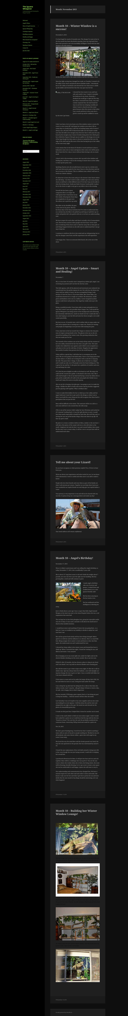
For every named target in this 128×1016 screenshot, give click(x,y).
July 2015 (25, 221)
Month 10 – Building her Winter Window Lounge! (76, 812)
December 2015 (27, 208)
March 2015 (26, 229)
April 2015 (25, 226)
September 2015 (27, 216)
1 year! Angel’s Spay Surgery (30, 127)
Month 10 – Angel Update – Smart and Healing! (77, 269)
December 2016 (27, 194)
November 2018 (27, 170)
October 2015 (26, 213)
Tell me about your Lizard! (73, 462)
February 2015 (26, 232)
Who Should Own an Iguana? (30, 39)
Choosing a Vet (26, 42)
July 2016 (25, 202)
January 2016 (26, 205)
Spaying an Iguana (27, 45)
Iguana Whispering (28, 28)
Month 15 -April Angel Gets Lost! (31, 122)
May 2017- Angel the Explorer (30, 101)
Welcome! (25, 20)
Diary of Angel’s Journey (29, 26)
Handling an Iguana (28, 34)
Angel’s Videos (26, 23)
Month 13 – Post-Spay (28, 125)
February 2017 (26, 191)
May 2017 (25, 189)
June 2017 (25, 186)
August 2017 (26, 183)
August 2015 (26, 218)
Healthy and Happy (28, 37)
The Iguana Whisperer (28, 7)
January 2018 (26, 178)
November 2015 (27, 210)
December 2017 (27, 181)
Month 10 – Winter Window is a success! (76, 27)
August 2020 (26, 162)
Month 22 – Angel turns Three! (30, 112)
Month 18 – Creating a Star (29, 115)
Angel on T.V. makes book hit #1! (31, 61)
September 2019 (27, 165)
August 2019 (26, 167)
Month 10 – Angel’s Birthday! (74, 558)
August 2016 (26, 199)
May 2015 (25, 224)
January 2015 (26, 234)
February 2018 (26, 175)
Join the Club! (26, 50)
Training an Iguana (27, 31)
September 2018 (27, 173)
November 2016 (27, 197)
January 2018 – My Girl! (29, 85)
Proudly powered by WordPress (64, 1012)
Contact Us (25, 48)
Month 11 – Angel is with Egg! (30, 130)
